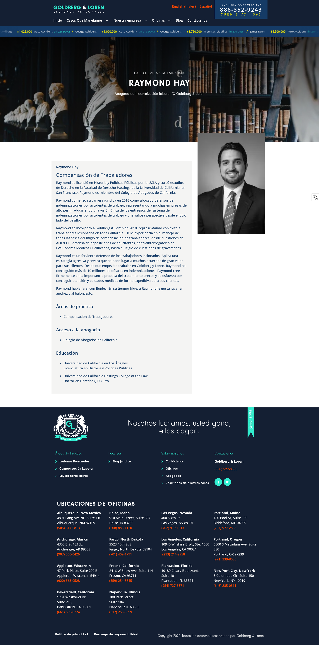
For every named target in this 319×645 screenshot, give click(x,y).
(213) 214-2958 (173, 554)
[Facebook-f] (218, 482)
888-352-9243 (241, 9)
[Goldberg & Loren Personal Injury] (78, 9)
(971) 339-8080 (225, 559)
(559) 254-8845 (120, 580)
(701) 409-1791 (120, 554)
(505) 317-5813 (68, 528)
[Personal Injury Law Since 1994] (251, 422)
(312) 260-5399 (120, 612)
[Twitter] (227, 482)
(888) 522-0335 (226, 469)
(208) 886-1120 (120, 528)
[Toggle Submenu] (107, 20)
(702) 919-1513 (172, 528)
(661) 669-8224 (68, 612)
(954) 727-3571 (172, 585)
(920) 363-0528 (68, 580)
